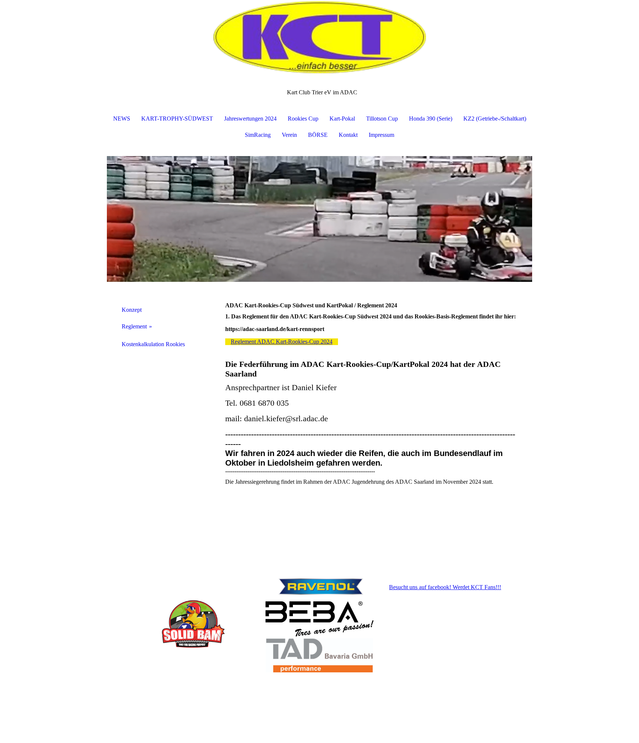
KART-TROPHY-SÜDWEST (177, 118)
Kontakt (348, 135)
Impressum (381, 135)
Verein (289, 135)
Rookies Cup (303, 118)
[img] (319, 37)
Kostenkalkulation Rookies (153, 344)
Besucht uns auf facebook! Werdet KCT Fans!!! (445, 587)
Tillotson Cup (382, 118)
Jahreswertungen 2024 (250, 118)
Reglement (134, 326)
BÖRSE (318, 135)
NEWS (121, 118)
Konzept (132, 310)
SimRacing (258, 135)
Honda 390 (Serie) (430, 118)
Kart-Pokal (342, 118)
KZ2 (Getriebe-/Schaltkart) (494, 118)
